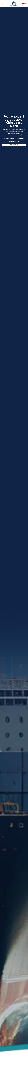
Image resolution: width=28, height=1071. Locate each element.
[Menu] (2, 3)
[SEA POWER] (13, 3)
